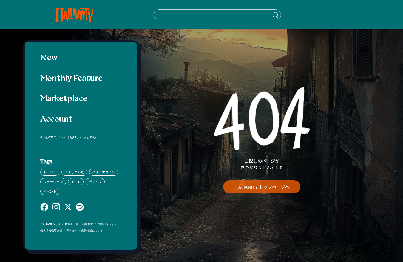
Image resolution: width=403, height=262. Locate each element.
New (49, 58)
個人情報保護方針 (51, 230)
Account (56, 119)
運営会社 (71, 230)
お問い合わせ (105, 224)
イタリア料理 (74, 172)
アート (76, 181)
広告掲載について (92, 230)
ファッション (53, 181)
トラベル (49, 172)
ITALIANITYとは (50, 224)
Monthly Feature (71, 79)
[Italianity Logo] (74, 14)
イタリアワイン (103, 172)
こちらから (88, 137)
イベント (49, 191)
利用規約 (87, 224)
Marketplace (63, 99)
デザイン (95, 181)
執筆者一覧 (71, 224)
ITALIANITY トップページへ (262, 187)
